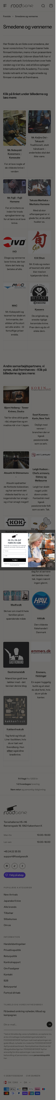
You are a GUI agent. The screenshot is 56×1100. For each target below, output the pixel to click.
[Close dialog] (52, 534)
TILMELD (13, 560)
